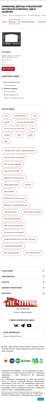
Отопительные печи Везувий (13, 232)
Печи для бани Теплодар (32, 212)
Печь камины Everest (33, 253)
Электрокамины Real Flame (13, 246)
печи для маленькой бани (25, 122)
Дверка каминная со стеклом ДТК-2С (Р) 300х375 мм (11, 56)
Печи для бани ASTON (11, 171)
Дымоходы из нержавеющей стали (16, 205)
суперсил (7, 135)
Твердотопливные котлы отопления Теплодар (19, 239)
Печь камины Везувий (11, 253)
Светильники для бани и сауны (14, 198)
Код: (3, 60)
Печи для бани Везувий (12, 219)
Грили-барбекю (9, 191)
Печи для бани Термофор (12, 164)
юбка (5, 141)
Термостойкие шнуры (11, 185)
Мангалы (28, 185)
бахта (35, 116)
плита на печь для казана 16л (14, 128)
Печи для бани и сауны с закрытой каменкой (19, 150)
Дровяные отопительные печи (14, 178)
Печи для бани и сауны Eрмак (14, 157)
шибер (30, 135)
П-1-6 (5, 116)
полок (33, 128)
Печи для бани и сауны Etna (13, 225)
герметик (7, 122)
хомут (19, 135)
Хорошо (40, 399)
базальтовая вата (20, 116)
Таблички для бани (10, 212)
